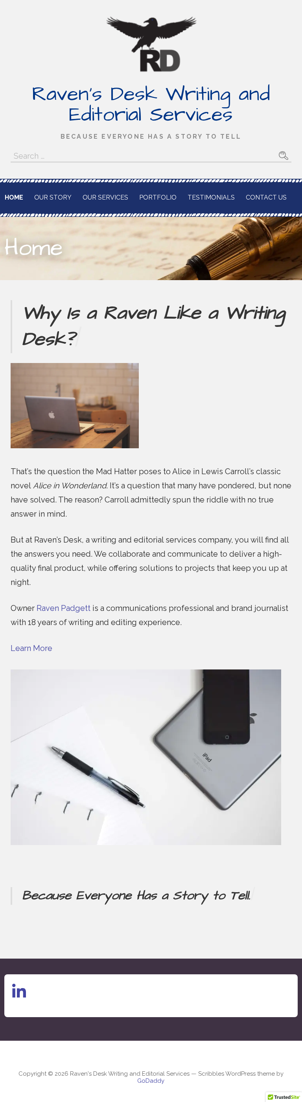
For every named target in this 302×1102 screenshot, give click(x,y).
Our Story (53, 197)
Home (14, 197)
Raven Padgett (63, 608)
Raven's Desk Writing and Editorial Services (151, 104)
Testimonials (211, 197)
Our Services (105, 197)
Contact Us (266, 197)
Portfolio (158, 197)
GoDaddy (150, 1080)
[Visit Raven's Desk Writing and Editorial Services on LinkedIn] (19, 994)
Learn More (31, 648)
